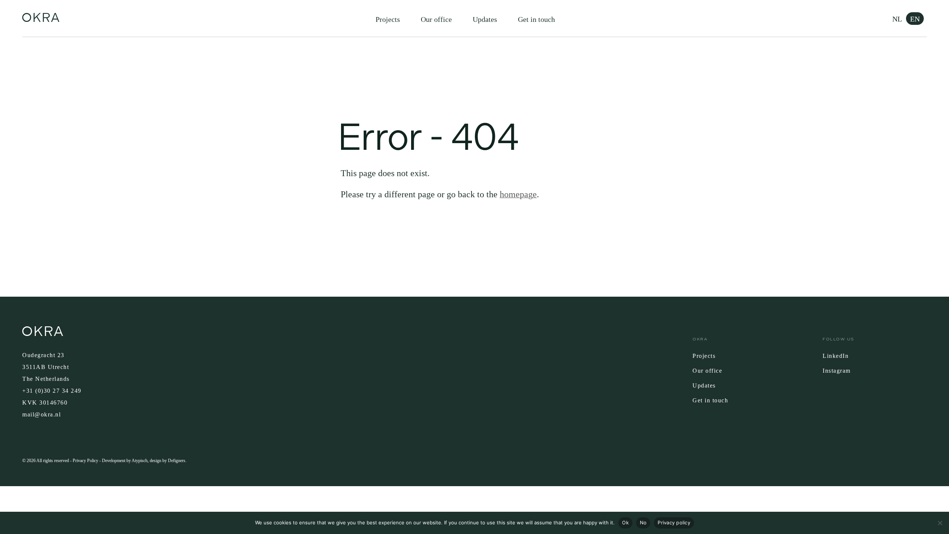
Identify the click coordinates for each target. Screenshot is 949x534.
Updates (485, 19)
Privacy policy (674, 522)
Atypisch (140, 460)
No (643, 522)
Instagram (837, 370)
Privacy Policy (85, 460)
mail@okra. (38, 414)
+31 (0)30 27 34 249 (52, 391)
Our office (436, 19)
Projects (388, 19)
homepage (518, 194)
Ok (625, 522)
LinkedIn (836, 356)
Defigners (176, 460)
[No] (939, 523)
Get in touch (536, 19)
